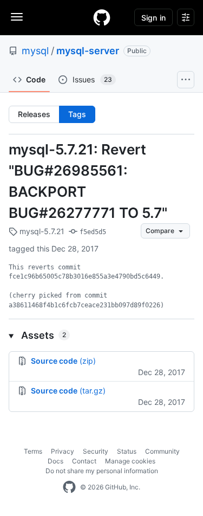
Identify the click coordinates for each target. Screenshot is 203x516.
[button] (101, 335)
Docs (55, 461)
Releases (34, 114)
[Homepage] (101, 17)
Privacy (62, 451)
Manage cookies (130, 461)
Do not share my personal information (101, 471)
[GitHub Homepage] (69, 487)
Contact (84, 461)
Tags (77, 114)
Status (126, 451)
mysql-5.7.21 (40, 231)
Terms (33, 451)
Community (162, 451)
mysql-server (87, 50)
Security (95, 451)
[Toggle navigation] (17, 17)
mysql (35, 50)
